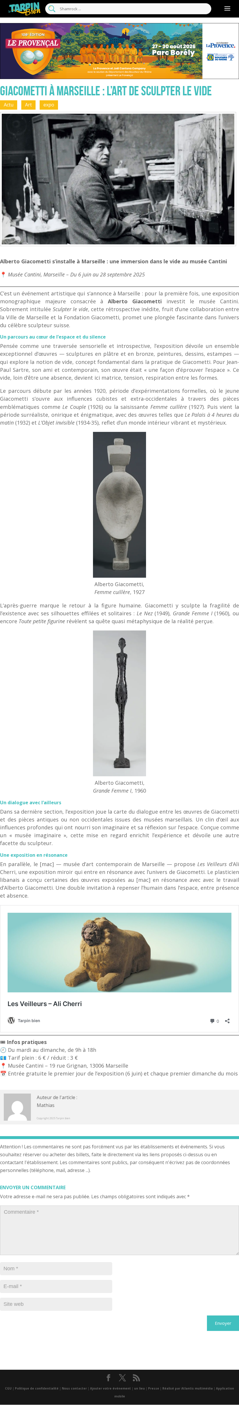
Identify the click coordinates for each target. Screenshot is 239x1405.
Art (28, 104)
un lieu (139, 1388)
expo (48, 104)
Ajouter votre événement (110, 1388)
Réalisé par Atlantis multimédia (187, 1388)
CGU (8, 1388)
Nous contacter (74, 1388)
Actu (8, 104)
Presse (153, 1388)
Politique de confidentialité (37, 1388)
